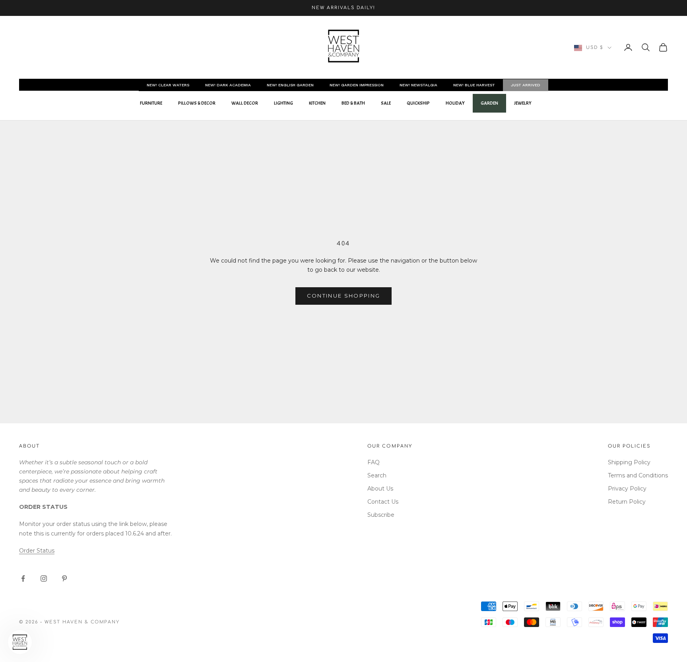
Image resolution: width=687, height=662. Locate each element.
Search (376, 475)
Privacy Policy (627, 488)
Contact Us (382, 501)
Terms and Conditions (638, 475)
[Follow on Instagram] (44, 578)
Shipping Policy (629, 462)
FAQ (373, 462)
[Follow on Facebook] (23, 578)
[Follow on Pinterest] (64, 578)
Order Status (36, 550)
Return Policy (627, 501)
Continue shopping (343, 295)
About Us (380, 488)
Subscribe (380, 514)
